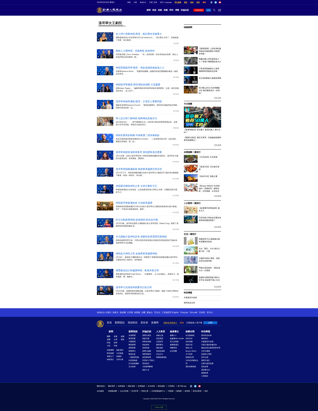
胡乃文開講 (174, 342)
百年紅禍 (204, 357)
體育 (122, 339)
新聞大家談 (146, 335)
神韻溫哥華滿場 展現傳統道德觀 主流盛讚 (138, 84)
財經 (115, 343)
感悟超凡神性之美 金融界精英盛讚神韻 (136, 253)
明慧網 (170, 391)
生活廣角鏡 (190, 335)
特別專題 (188, 292)
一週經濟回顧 (134, 357)
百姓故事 (204, 367)
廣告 (185, 2)
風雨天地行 (205, 360)
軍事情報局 (146, 354)
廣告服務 (161, 386)
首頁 (109, 322)
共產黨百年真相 (190, 297)
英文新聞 (178, 2)
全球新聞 (132, 335)
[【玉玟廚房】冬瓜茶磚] (191, 162)
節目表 (144, 322)
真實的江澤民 (206, 354)
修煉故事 (204, 373)
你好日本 (189, 338)
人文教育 (160, 331)
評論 (108, 343)
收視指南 (121, 386)
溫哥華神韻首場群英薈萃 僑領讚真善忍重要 (139, 152)
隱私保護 (131, 386)
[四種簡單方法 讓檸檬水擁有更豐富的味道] (191, 244)
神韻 (129, 2)
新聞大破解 (146, 351)
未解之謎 (159, 335)
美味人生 (189, 348)
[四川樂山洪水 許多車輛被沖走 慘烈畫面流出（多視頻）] (191, 93)
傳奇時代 (204, 338)
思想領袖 (145, 348)
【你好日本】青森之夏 (208, 176)
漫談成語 (159, 348)
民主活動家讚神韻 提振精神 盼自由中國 (137, 219)
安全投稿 (151, 386)
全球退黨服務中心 (158, 391)
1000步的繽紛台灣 (192, 361)
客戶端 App (182, 386)
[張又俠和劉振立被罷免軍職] (191, 83)
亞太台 (157, 312)
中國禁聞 (132, 342)
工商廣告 (204, 376)
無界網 (187, 391)
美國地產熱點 (161, 357)
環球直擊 (132, 338)
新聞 (149, 10)
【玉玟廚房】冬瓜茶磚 (208, 157)
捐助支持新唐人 (170, 323)
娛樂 (122, 336)
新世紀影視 (197, 391)
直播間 (155, 322)
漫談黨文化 (205, 370)
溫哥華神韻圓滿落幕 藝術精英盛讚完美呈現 (139, 169)
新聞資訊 (120, 322)
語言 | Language (166, 2)
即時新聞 (110, 353)
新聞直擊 (132, 348)
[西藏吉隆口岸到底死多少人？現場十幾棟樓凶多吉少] (191, 64)
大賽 (135, 2)
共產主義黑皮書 (207, 363)
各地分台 (143, 2)
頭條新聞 (188, 27)
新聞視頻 (133, 331)
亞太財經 (132, 367)
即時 (171, 10)
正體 (150, 2)
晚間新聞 (132, 345)
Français (184, 312)
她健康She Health (177, 338)
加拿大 (116, 312)
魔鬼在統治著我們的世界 (210, 348)
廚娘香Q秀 (190, 357)
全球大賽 (119, 359)
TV (209, 10)
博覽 (177, 10)
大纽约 (108, 312)
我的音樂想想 (191, 367)
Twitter (215, 2)
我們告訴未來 (189, 303)
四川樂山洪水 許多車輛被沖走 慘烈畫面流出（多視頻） (209, 90)
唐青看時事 (146, 357)
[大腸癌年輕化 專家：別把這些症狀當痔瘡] (191, 263)
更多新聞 (217, 196)
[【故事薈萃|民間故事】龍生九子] (191, 213)
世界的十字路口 (148, 360)
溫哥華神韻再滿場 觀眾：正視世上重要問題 (139, 101)
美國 (108, 339)
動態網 (179, 391)
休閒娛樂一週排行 (192, 152)
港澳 (115, 336)
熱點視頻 (119, 350)
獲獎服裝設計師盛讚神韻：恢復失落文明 (137, 270)
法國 (143, 312)
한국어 (210, 312)
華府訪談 (132, 354)
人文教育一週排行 (192, 203)
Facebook (211, 2)
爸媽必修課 (160, 351)
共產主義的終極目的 (209, 345)
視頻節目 (133, 322)
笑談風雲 (159, 338)
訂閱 (210, 323)
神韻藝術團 (112, 391)
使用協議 (141, 386)
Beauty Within (191, 351)
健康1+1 (173, 335)
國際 (108, 336)
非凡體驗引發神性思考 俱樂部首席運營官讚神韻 (141, 236)
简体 (155, 2)
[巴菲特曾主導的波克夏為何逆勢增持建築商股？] (191, 223)
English (175, 312)
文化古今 (159, 354)
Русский (193, 312)
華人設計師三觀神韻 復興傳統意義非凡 (136, 118)
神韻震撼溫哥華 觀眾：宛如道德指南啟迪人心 (140, 67)
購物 (204, 2)
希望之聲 (144, 391)
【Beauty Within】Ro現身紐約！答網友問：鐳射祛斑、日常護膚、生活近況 (209, 188)
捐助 (192, 2)
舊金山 (150, 312)
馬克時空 (145, 363)
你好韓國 (189, 342)
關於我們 (111, 386)
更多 (206, 391)
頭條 (160, 10)
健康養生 (174, 331)
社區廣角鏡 (133, 360)
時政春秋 (145, 345)
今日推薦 (188, 104)
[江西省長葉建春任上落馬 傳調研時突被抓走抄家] (191, 73)
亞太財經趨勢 (134, 363)
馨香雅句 (159, 345)
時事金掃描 (146, 342)
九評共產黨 (205, 351)
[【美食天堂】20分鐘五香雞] (191, 172)
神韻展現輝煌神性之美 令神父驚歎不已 (136, 186)
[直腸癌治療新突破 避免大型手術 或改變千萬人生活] (191, 282)
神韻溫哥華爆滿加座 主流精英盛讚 (134, 203)
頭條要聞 (110, 350)
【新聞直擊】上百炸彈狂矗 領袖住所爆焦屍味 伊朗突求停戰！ (210, 51)
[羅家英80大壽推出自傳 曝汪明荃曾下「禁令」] (202, 127)
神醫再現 (173, 348)
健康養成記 (174, 345)
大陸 (108, 346)
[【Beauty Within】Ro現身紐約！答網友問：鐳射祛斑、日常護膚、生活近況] (191, 191)
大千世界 (189, 354)
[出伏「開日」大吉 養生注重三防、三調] (191, 254)
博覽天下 (110, 356)
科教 (115, 346)
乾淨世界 (134, 391)
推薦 (166, 10)
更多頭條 (217, 98)
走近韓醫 (173, 351)
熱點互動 (145, 338)
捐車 (198, 2)
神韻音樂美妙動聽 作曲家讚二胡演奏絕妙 (138, 135)
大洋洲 (130, 312)
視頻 (154, 10)
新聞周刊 (132, 351)
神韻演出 (110, 359)
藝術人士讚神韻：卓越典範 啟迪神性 (135, 50)
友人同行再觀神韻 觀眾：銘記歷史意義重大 (139, 34)
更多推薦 (217, 145)
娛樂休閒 (190, 331)
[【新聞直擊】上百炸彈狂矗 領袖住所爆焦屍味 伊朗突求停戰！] (191, 53)
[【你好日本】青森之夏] (191, 181)
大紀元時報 (124, 391)
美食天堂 (189, 345)
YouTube (220, 2)
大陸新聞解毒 (147, 367)
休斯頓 (137, 312)
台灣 (115, 339)
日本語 (202, 312)
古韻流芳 (159, 342)
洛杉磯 (123, 312)
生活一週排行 (190, 234)
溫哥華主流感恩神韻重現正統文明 (134, 287)
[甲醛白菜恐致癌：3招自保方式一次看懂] (191, 273)
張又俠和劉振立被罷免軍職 (210, 78)
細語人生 (145, 370)
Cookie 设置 (159, 407)
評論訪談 (185, 10)
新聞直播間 (199, 10)
